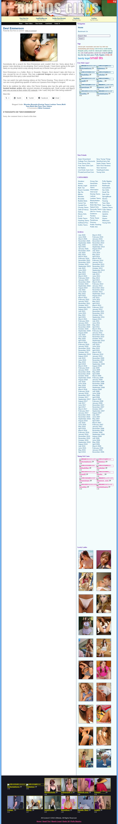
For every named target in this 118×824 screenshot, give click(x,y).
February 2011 (97, 331)
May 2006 (96, 442)
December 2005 (98, 452)
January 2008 (97, 403)
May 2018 (82, 385)
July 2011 (95, 321)
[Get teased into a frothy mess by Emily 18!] (59, 16)
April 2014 (96, 256)
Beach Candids (83, 190)
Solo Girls (105, 194)
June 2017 (82, 405)
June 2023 (82, 270)
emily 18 (108, 55)
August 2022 (83, 288)
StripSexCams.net (103, 161)
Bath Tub (81, 188)
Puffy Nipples (100, 55)
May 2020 (82, 339)
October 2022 (83, 284)
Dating (80, 212)
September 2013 (98, 270)
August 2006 (97, 436)
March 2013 (96, 282)
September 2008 (98, 387)
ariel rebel (96, 46)
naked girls (98, 51)
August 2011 (97, 319)
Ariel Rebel (48, 23)
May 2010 (96, 348)
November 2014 (98, 243)
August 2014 (97, 249)
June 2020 (82, 337)
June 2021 (82, 313)
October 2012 (97, 292)
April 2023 (82, 274)
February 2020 (83, 344)
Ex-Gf (80, 216)
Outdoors (93, 214)
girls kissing (90, 49)
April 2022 (82, 296)
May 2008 (96, 395)
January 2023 (83, 280)
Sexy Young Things (103, 159)
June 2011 (96, 323)
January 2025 (83, 249)
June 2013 (96, 276)
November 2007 (98, 407)
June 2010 (96, 346)
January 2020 (83, 346)
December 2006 (98, 428)
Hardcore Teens (93, 186)
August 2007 (97, 413)
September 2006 (98, 434)
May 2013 (96, 278)
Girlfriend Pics (83, 223)
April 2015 (82, 452)
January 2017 (83, 413)
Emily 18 (57, 23)
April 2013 (96, 280)
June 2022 (82, 292)
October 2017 (83, 397)
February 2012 (97, 307)
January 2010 (97, 356)
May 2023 (82, 272)
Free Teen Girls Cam (85, 165)
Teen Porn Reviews (103, 165)
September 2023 (84, 266)
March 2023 (82, 276)
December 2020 (84, 325)
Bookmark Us (83, 31)
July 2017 (81, 403)
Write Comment (44, 108)
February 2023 (83, 278)
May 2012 (96, 301)
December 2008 (98, 382)
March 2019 (82, 366)
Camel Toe (82, 203)
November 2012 (98, 290)
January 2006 (97, 450)
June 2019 (82, 360)
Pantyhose (94, 220)
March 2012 (96, 305)
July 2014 (95, 251)
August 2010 (97, 342)
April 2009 (96, 374)
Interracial (93, 192)
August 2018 (83, 380)
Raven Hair (106, 183)
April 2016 (82, 428)
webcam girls (81, 46)
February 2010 (97, 354)
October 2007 (97, 409)
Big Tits (80, 192)
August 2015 (83, 444)
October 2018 (83, 376)
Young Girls (100, 172)
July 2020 (81, 335)
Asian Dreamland (84, 159)
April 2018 (82, 387)
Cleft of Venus (98, 49)
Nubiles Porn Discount (59, 18)
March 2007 (96, 423)
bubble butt (106, 51)
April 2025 (82, 247)
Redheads (106, 185)
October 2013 (97, 268)
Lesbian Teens (55, 104)
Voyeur (104, 218)
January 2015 (97, 239)
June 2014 (96, 253)
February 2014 (97, 260)
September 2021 (84, 307)
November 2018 (84, 374)
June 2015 (82, 448)
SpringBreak (106, 196)
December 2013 (98, 264)
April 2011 (96, 327)
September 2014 (98, 247)
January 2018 (83, 393)
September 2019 (84, 354)
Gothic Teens (83, 225)
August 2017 (83, 401)
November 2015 (84, 438)
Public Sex (94, 227)
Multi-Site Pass (36, 106)
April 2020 (82, 340)
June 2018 (82, 383)
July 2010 (95, 344)
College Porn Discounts (86, 161)
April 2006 (96, 444)
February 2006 (97, 448)
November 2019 (84, 350)
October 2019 (83, 352)
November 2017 (84, 395)
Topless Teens (107, 207)
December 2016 (84, 415)
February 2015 (97, 237)
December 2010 (98, 335)
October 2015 (83, 440)
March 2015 (96, 235)
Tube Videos (29, 23)
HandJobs (93, 183)
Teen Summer (101, 168)
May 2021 (82, 315)
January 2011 (97, 333)
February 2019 (83, 368)
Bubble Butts (82, 201)
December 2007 (98, 405)
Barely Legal (82, 185)
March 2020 (82, 342)
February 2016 (83, 432)
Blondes (27, 104)
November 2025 (84, 241)
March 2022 (82, 297)
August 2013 (97, 272)
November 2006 (98, 430)
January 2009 (97, 380)
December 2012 (98, 288)
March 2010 (96, 352)
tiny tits (80, 55)
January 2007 (97, 426)
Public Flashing (95, 224)
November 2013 (98, 266)
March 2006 (96, 446)
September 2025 (84, 243)
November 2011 (98, 313)
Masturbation (95, 200)
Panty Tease (94, 218)
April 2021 (82, 317)
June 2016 (82, 425)
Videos (104, 216)
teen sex (105, 46)
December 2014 (98, 241)
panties (91, 53)
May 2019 (82, 362)
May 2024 (82, 254)
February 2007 (97, 425)
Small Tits (105, 192)
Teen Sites (106, 203)
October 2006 (97, 432)
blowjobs (81, 51)
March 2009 (96, 376)
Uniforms (105, 212)
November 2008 (98, 383)
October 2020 (83, 329)
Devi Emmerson (13, 28)
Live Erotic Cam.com (85, 170)
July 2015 (81, 446)
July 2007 (95, 415)
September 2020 (84, 331)
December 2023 (84, 260)
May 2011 (96, 325)
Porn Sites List (24, 18)
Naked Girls (94, 207)
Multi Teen (94, 203)
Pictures (93, 222)
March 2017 (82, 409)
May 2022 (82, 294)
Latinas (92, 196)
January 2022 (83, 301)
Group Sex (94, 181)
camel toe (97, 53)
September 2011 (98, 317)
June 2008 (96, 393)
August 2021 (83, 309)
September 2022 (84, 286)
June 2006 (96, 440)
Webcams (105, 220)
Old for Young (95, 211)
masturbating (82, 48)
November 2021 (84, 303)
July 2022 (81, 290)
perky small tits (89, 51)
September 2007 (98, 411)
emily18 (104, 53)
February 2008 (97, 401)
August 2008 (97, 389)
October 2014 (97, 245)
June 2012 (96, 299)
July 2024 (81, 253)
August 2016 (83, 421)
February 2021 (83, 321)
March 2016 (82, 430)
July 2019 (81, 358)
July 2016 (81, 423)
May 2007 (96, 419)
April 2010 (96, 350)
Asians (80, 183)
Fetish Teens (82, 218)
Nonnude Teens (96, 209)
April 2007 (96, 421)
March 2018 (82, 389)
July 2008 (95, 391)
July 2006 (95, 438)
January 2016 (83, 434)
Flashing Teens (83, 220)
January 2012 (97, 309)
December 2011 (98, 311)
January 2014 (97, 262)
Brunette (34, 104)
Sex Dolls (105, 190)
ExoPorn (94, 18)
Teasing (105, 201)
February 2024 (83, 258)
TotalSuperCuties (102, 170)
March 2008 (96, 399)
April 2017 (82, 407)
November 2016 (84, 417)
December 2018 (84, 372)
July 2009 (95, 368)
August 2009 (97, 366)
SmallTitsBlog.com (41, 18)
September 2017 (84, 399)
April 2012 (96, 303)
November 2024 (84, 251)
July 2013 (95, 274)
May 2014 (96, 254)
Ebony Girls (82, 214)
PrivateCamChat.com (86, 172)
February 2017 (83, 411)
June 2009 (96, 370)
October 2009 (97, 362)
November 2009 (98, 360)
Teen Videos (47, 106)
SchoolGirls (106, 188)
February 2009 (97, 378)
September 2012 (98, 294)
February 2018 (83, 391)
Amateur (81, 181)
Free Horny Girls (84, 163)
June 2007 (96, 417)
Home (20, 23)
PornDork (77, 18)
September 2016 (84, 419)
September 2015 (84, 442)
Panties (93, 216)
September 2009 (98, 364)
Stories (104, 199)
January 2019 (83, 370)
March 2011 (96, 329)
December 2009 (98, 358)
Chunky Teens (83, 207)
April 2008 (96, 397)
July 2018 (81, 382)
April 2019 (82, 364)
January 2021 (83, 323)
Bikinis (80, 194)
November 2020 (84, 327)
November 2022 (84, 282)
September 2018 (84, 378)
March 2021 (82, 319)
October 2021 (83, 305)
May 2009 (96, 372)
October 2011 (97, 315)
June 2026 (82, 237)
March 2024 (82, 256)
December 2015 (84, 436)
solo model (84, 53)
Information (94, 190)
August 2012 (97, 296)
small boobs (108, 49)
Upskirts (105, 214)
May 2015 (82, 450)
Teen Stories (39, 23)
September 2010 (98, 340)
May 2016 (82, 426)
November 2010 (98, 337)
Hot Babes (82, 168)
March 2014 (96, 258)
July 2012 (95, 297)
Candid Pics (82, 205)
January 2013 (97, 286)
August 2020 (83, 333)
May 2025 (82, 245)
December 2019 (84, 348)
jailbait (110, 53)
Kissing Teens (43, 104)
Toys (100, 46)
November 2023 (84, 262)
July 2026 (81, 235)
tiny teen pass (89, 55)
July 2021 (81, 311)
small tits (96, 58)
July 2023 (81, 268)
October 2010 (97, 339)
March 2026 (82, 239)
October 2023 (83, 264)
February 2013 (97, 284)
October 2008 (97, 385)
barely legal (84, 58)
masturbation (89, 46)
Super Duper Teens (103, 163)
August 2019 (83, 356)
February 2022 (83, 299)
